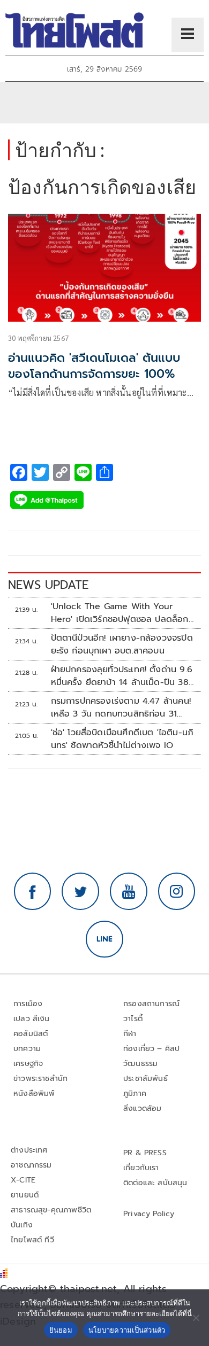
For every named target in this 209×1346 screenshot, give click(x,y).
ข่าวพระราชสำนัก (40, 1078)
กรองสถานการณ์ (151, 1003)
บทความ (27, 1048)
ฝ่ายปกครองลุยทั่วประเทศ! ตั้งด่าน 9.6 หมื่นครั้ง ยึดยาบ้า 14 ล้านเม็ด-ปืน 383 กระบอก (122, 676)
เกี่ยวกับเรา (141, 1167)
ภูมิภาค (134, 1093)
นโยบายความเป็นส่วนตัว (127, 1330)
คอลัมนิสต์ (30, 1033)
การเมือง (27, 1003)
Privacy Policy (149, 1213)
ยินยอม (60, 1330)
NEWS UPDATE (48, 585)
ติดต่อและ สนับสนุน (155, 1182)
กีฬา (130, 1033)
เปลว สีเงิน (31, 1018)
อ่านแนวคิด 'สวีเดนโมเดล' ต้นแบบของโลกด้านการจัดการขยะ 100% (94, 366)
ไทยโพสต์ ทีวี (32, 1240)
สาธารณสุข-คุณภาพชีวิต (51, 1210)
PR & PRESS (145, 1152)
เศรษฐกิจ (28, 1063)
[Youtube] (128, 891)
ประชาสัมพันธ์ (145, 1078)
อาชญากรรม (31, 1165)
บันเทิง (22, 1225)
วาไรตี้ (133, 1018)
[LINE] (104, 939)
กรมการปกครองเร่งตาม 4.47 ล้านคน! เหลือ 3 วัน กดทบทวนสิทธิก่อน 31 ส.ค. (121, 707)
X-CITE (23, 1180)
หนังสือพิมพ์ (34, 1093)
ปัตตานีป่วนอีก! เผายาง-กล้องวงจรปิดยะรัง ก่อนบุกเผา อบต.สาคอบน (122, 644)
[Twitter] (80, 891)
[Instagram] (177, 891)
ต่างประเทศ (29, 1150)
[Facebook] (32, 891)
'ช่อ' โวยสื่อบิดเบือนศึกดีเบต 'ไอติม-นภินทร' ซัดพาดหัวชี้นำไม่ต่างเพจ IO (122, 739)
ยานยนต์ (25, 1195)
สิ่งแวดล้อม (142, 1108)
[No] (195, 1317)
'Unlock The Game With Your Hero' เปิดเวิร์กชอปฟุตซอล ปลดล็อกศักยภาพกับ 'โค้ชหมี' (120, 613)
